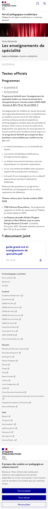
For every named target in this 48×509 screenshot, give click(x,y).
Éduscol (5, 365)
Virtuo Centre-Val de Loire (11, 339)
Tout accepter (24, 490)
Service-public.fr (8, 424)
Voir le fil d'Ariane (8, 64)
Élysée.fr (5, 416)
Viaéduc (5, 380)
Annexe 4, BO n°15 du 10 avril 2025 (19, 105)
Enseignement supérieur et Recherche (15, 403)
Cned (4, 372)
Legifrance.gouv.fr (8, 428)
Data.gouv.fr (6, 432)
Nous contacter (7, 278)
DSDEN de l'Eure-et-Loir (10, 307)
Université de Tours (9, 331)
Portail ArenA (7, 299)
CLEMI (4, 388)
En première (9, 87)
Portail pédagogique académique (19, 14)
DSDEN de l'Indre (8, 311)
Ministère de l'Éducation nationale (14, 349)
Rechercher (37, 3)
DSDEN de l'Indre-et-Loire (11, 315)
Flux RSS (5, 286)
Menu (44, 3)
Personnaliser (24, 504)
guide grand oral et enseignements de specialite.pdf (17, 250)
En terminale (10, 91)
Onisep (4, 368)
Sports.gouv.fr (7, 436)
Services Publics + (8, 440)
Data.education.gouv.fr (10, 353)
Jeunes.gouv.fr (7, 357)
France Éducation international (13, 392)
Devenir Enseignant (9, 361)
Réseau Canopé (7, 376)
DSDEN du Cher (7, 303)
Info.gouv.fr (6, 420)
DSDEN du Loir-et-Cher (10, 319)
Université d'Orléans (9, 327)
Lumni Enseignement (9, 384)
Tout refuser (24, 497)
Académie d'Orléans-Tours (11, 296)
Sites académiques (8, 406)
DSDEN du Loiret (8, 323)
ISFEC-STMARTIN (8, 335)
